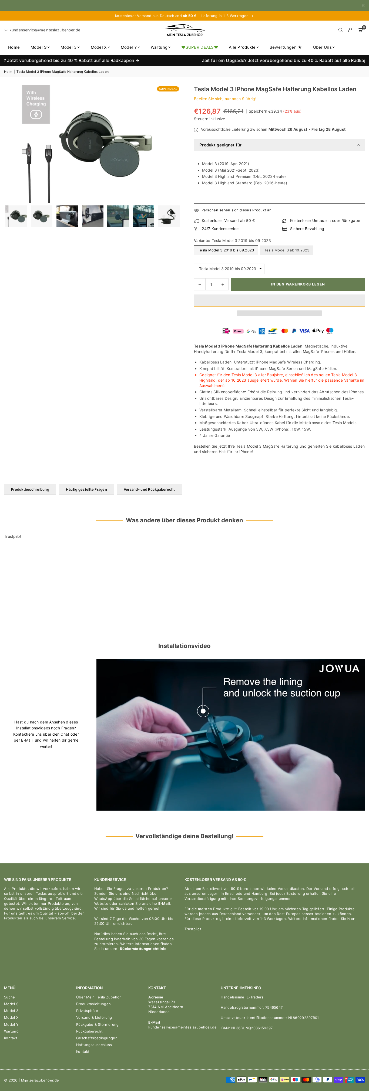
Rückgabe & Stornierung (97, 1024)
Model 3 (69, 47)
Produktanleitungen (93, 1004)
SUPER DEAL (168, 89)
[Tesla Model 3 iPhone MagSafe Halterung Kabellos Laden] (16, 216)
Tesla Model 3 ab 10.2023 (286, 250)
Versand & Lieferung (94, 1017)
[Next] (173, 216)
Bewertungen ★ (286, 47)
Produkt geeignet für (220, 145)
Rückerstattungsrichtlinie (143, 948)
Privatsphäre (87, 1010)
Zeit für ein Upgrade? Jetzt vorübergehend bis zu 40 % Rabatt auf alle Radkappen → (255, 60)
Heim (8, 72)
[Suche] (340, 30)
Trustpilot (12, 536)
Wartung (159, 47)
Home (14, 47)
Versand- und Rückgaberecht (149, 489)
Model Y (129, 47)
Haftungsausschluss (94, 1045)
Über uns (322, 47)
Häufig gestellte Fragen (86, 489)
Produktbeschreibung (30, 489)
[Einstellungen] (350, 30)
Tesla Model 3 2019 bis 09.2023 (226, 250)
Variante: (232, 240)
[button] (279, 300)
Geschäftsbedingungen (97, 1038)
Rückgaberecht (89, 1031)
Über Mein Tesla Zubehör (98, 997)
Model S (39, 47)
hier (350, 918)
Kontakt (10, 1038)
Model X (99, 47)
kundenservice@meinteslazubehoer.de (44, 30)
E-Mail (164, 903)
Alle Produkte (242, 47)
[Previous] (11, 216)
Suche (9, 997)
